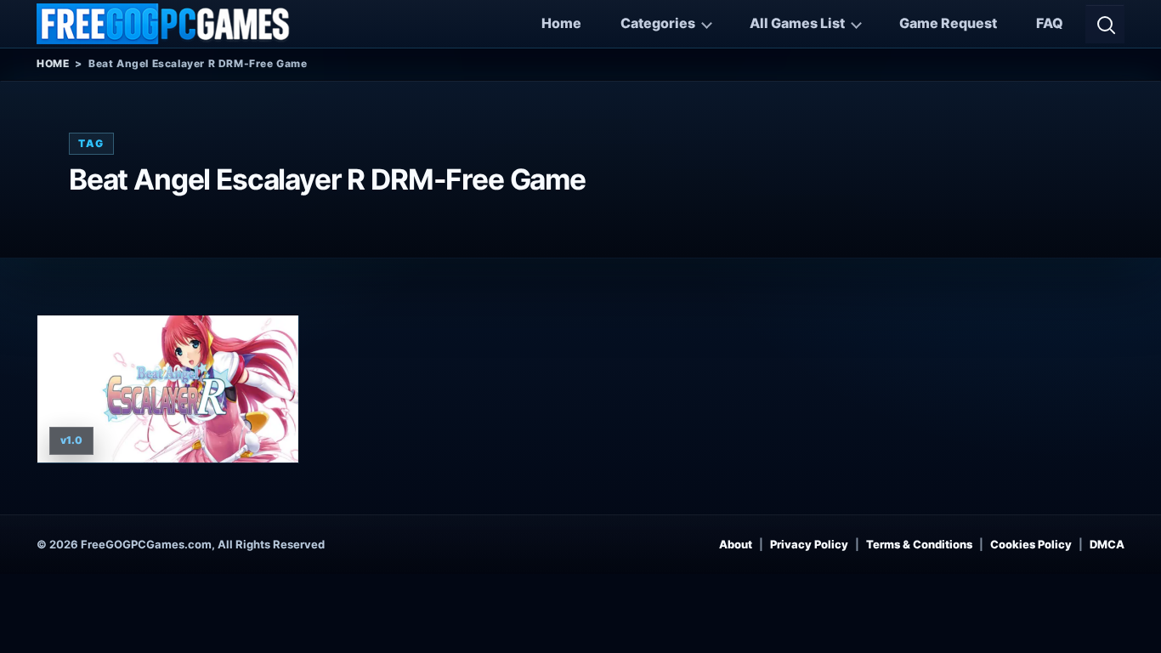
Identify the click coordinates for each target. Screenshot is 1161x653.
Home (561, 22)
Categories (657, 22)
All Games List (797, 22)
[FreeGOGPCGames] (164, 23)
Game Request (948, 22)
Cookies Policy (1031, 544)
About (735, 544)
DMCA (1107, 544)
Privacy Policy (809, 544)
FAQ (1049, 22)
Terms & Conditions (919, 544)
